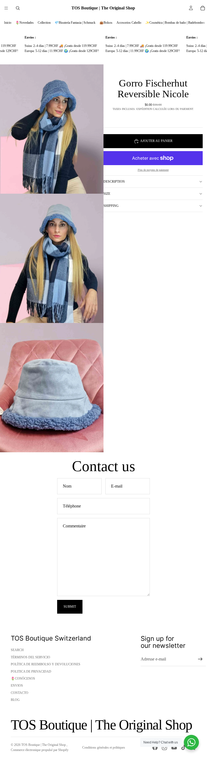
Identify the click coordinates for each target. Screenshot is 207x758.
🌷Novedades (24, 23)
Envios (17, 685)
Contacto (19, 693)
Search (17, 650)
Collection (44, 23)
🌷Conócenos (23, 678)
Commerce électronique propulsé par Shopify (39, 750)
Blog (15, 700)
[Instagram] (164, 747)
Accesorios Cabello (128, 23)
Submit (70, 607)
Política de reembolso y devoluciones (45, 664)
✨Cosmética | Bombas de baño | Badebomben (175, 23)
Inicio (7, 23)
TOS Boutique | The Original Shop (44, 745)
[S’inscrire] (200, 659)
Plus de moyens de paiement (153, 169)
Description (114, 181)
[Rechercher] (18, 8)
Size (107, 194)
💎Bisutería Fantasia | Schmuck (75, 23)
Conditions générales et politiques (103, 747)
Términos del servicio (30, 657)
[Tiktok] (183, 747)
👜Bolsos (105, 23)
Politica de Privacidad (31, 671)
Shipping (111, 206)
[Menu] (6, 8)
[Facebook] (155, 747)
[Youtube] (174, 747)
